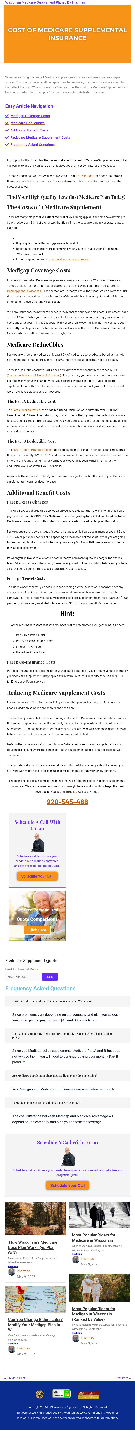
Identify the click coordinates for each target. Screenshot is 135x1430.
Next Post (123, 1378)
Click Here (37, 930)
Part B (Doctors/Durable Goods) (32, 449)
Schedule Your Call (37, 876)
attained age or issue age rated (70, 259)
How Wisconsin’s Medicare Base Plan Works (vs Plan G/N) (32, 1247)
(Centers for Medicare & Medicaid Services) (34, 375)
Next (50, 976)
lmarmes (23, 1271)
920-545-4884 (85, 175)
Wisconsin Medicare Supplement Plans (35, 2)
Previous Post (14, 1378)
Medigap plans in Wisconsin (24, 291)
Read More (13, 1266)
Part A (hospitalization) (26, 409)
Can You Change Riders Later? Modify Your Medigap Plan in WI (35, 1324)
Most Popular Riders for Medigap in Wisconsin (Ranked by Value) (93, 1314)
